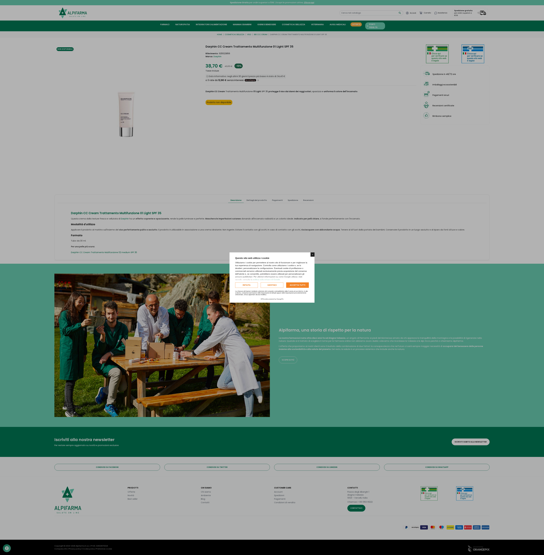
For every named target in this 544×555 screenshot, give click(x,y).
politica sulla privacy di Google (266, 279)
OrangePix (280, 299)
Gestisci (272, 285)
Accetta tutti (297, 285)
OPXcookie (264, 299)
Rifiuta (246, 285)
